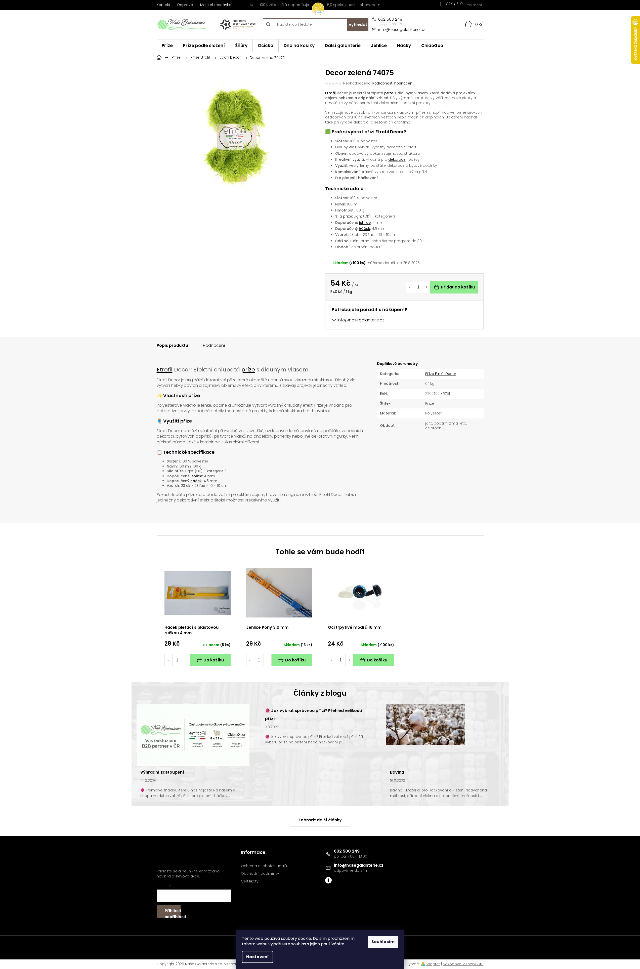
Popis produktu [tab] (172, 345)
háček (364, 228)
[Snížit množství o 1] (409, 287)
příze (388, 93)
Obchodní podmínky (260, 873)
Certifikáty (250, 881)
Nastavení (257, 957)
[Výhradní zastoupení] (193, 734)
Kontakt (163, 4)
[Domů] (159, 57)
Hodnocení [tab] (214, 345)
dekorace (397, 159)
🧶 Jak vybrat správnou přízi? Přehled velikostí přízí (313, 715)
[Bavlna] (425, 724)
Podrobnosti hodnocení (392, 83)
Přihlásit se (173, 913)
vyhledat (358, 24)
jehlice (365, 222)
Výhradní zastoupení (162, 772)
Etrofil (330, 93)
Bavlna (397, 772)
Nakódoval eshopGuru (463, 963)
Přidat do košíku (458, 287)
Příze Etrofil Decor (440, 373)
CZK (449, 4)
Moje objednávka (215, 4)
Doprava (185, 4)
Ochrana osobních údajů (264, 866)
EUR (460, 4)
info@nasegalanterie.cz (358, 865)
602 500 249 (347, 851)
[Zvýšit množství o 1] (426, 287)
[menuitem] (167, 45)
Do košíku (213, 660)
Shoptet (433, 963)
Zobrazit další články (320, 820)
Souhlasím (383, 942)
